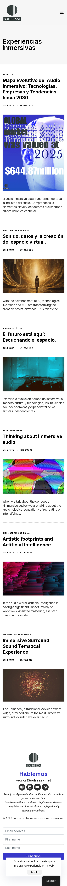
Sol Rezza (8, 106)
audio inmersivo (12, 430)
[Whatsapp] (45, 787)
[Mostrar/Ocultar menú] (53, 12)
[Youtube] (37, 787)
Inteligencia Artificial (16, 230)
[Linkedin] (29, 787)
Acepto (34, 872)
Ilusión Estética (13, 328)
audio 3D (8, 74)
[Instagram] (22, 787)
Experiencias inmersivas (17, 635)
